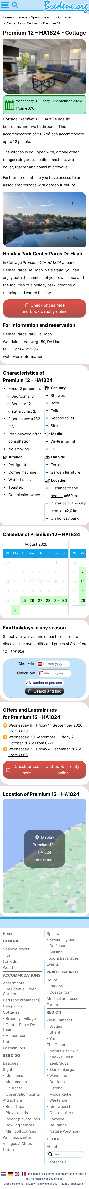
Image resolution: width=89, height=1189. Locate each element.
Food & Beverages (63, 958)
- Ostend (55, 1088)
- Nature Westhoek (63, 1131)
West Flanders (59, 1020)
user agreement (13, 1183)
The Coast (56, 1044)
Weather (10, 967)
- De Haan (56, 1081)
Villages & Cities (17, 1143)
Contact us (56, 1162)
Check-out (27, 673)
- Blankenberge (60, 1069)
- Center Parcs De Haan (19, 1027)
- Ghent (53, 1032)
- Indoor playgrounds (21, 1119)
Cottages (11, 1012)
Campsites (12, 1006)
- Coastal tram (60, 992)
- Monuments (15, 1081)
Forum (52, 1004)
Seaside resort (16, 949)
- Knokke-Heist (60, 1057)
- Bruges (54, 1026)
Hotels (9, 1041)
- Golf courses (59, 945)
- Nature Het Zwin (63, 1051)
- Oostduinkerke (61, 1112)
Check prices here (44, 308)
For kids (10, 961)
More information (27, 356)
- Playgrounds (15, 1112)
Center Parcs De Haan (23, 270)
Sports (53, 933)
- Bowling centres (18, 1125)
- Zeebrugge (58, 1063)
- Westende (57, 1100)
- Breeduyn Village (19, 1018)
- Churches (13, 1088)
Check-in (26, 663)
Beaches (10, 1063)
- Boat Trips (13, 1106)
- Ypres (53, 1038)
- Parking (55, 986)
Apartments (13, 983)
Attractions (13, 1100)
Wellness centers (18, 1137)
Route (52, 980)
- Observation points (21, 1094)
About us (55, 1146)
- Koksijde (55, 1119)
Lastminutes (14, 1048)
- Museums (13, 1075)
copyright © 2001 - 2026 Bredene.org (60, 1183)
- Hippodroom (15, 1035)
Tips (7, 955)
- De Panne (57, 1125)
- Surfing (55, 952)
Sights (8, 1069)
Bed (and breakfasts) (22, 1000)
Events (53, 964)
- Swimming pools (62, 939)
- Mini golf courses (19, 1131)
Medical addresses (63, 998)
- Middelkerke (59, 1094)
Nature (9, 1149)
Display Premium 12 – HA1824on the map (44, 848)
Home (8, 933)
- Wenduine (57, 1075)
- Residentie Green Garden (20, 991)
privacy (30, 1183)
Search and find (47, 691)
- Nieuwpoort (58, 1106)
